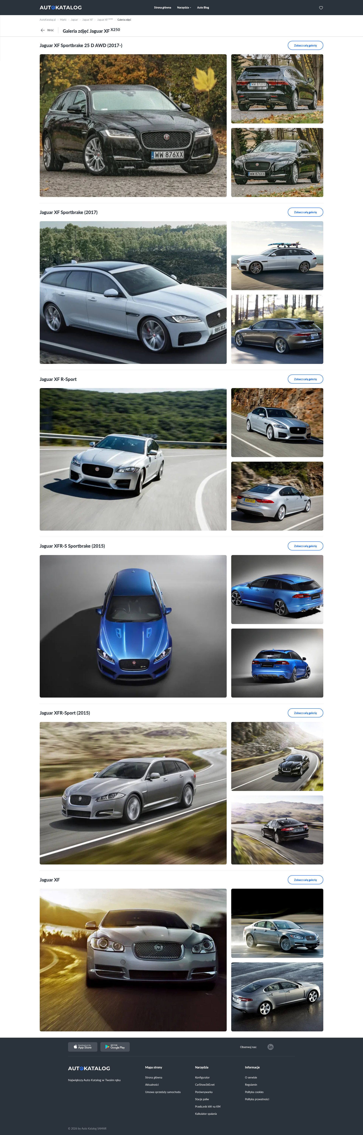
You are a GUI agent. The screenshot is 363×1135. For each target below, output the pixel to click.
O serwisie (251, 1077)
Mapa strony (153, 1067)
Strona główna (153, 1077)
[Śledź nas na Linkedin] (271, 1047)
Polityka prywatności (257, 1099)
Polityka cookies (254, 1092)
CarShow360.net (205, 1084)
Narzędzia (201, 1067)
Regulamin (251, 1084)
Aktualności (152, 1084)
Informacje (252, 1067)
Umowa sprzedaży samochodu (163, 1092)
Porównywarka (204, 1092)
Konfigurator (202, 1077)
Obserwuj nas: (248, 1047)
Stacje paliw (202, 1099)
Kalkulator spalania (206, 1114)
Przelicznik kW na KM (207, 1106)
